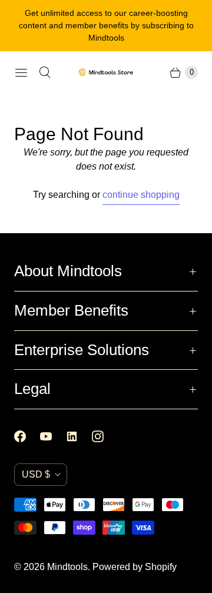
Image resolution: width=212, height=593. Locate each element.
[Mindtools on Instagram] (105, 436)
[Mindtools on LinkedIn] (79, 436)
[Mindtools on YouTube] (53, 436)
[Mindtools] (106, 72)
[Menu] (21, 72)
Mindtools (67, 567)
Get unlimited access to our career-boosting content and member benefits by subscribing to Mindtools (106, 25)
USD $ (36, 474)
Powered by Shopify (134, 567)
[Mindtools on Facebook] (27, 436)
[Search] (45, 72)
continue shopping (141, 195)
